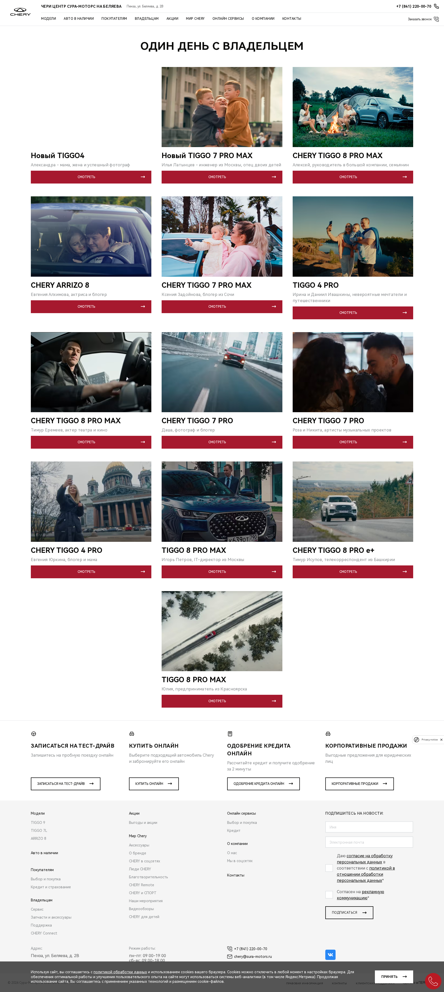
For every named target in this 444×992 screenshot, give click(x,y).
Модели (48, 19)
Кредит (233, 831)
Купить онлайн (149, 784)
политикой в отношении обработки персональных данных (366, 874)
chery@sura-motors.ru (253, 957)
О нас (232, 853)
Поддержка (41, 925)
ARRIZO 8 (38, 838)
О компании (263, 19)
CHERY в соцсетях (144, 861)
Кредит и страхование (51, 887)
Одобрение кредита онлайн (259, 784)
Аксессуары (139, 845)
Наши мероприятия (146, 901)
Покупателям (114, 19)
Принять (389, 977)
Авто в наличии (79, 19)
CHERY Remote (141, 885)
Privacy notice (430, 739)
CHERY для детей (144, 917)
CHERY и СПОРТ (142, 893)
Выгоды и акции (143, 823)
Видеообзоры (141, 909)
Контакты (291, 19)
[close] (441, 739)
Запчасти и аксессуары (51, 917)
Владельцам (147, 19)
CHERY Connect (44, 933)
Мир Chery (195, 19)
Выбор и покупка (46, 879)
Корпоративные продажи (355, 784)
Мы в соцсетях (240, 861)
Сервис (37, 909)
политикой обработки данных (120, 972)
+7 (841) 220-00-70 (250, 949)
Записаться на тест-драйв (61, 784)
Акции (172, 19)
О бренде (137, 853)
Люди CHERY (140, 869)
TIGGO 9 (38, 823)
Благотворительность (148, 877)
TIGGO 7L (39, 831)
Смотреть (86, 177)
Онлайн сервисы (228, 19)
